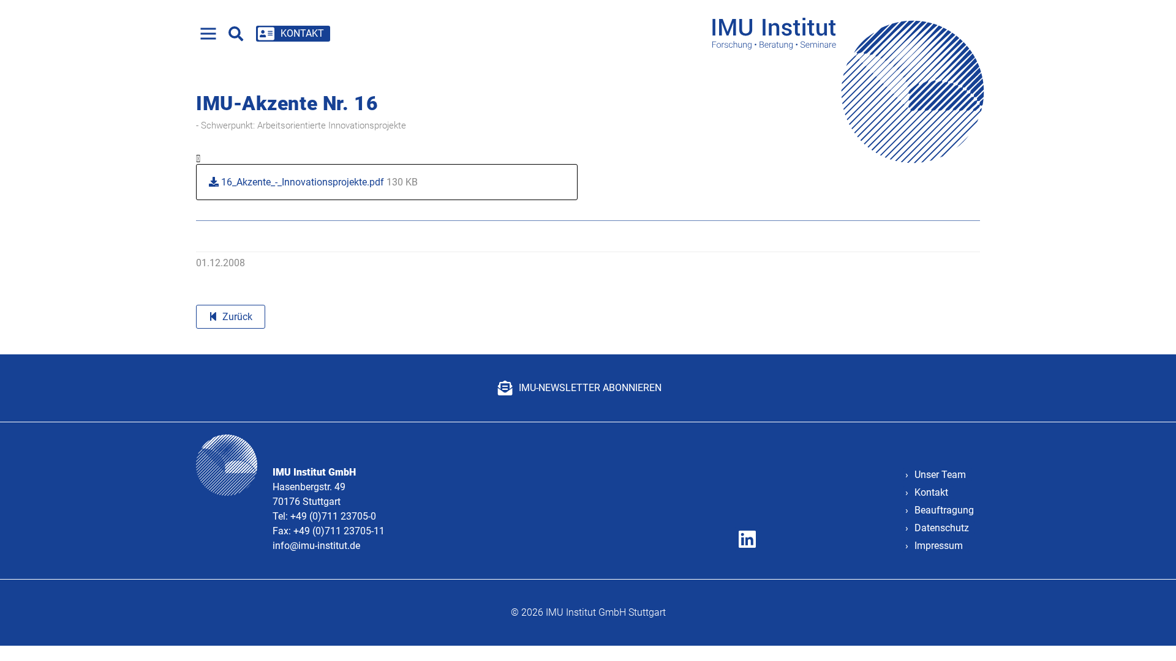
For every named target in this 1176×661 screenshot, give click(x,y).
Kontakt (931, 492)
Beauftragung (944, 510)
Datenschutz (941, 528)
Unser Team (940, 474)
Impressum (938, 545)
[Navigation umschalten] (208, 33)
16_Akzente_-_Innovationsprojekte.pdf (318, 182)
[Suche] (236, 34)
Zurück (237, 317)
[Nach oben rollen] (1149, 634)
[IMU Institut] (852, 33)
